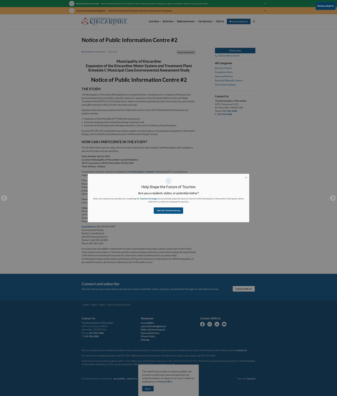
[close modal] (246, 177)
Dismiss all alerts (325, 5)
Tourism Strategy (148, 198)
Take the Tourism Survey (168, 210)
